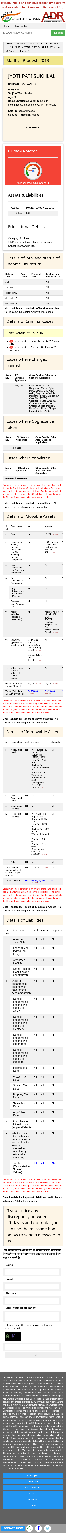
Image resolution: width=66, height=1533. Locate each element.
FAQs (33, 1506)
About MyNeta (33, 1475)
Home (6, 26)
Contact (33, 1493)
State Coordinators (33, 1487)
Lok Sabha (21, 26)
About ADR (33, 1481)
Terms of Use (33, 1500)
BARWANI (52, 43)
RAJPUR (15, 47)
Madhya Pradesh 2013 (29, 43)
